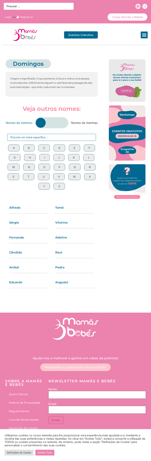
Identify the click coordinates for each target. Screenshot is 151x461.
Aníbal (14, 267)
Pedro (59, 267)
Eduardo (15, 282)
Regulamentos (19, 411)
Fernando (16, 237)
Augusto (61, 282)
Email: (52, 403)
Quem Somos (18, 394)
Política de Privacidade (24, 402)
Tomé (59, 207)
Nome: (52, 389)
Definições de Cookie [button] (19, 452)
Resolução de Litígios (23, 428)
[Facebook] (138, 6)
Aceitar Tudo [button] (45, 452)
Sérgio (14, 222)
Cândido (15, 252)
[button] (144, 35)
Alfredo (14, 207)
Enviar (56, 420)
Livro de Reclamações (24, 419)
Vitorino (61, 222)
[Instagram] (144, 6)
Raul (58, 252)
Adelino (61, 237)
